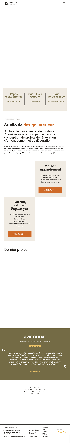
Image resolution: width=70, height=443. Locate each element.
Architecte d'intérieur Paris (12, 430)
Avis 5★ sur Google (34, 95)
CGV (30, 428)
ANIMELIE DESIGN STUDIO (10, 428)
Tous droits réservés (32, 433)
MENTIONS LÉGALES (34, 430)
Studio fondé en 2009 (13, 101)
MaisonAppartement (50, 168)
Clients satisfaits (35, 101)
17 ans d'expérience (14, 95)
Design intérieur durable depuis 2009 (14, 436)
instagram (45, 437)
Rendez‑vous (45, 428)
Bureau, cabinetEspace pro (19, 205)
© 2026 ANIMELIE (33, 436)
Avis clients (45, 434)
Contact (45, 431)
